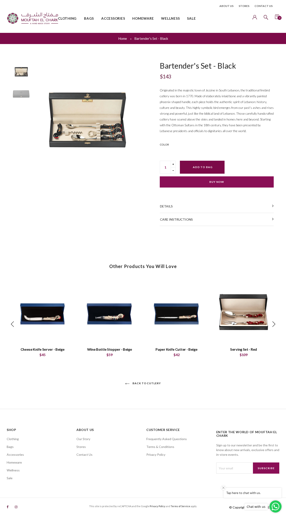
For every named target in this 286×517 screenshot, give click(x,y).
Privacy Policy (155, 454)
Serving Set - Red (243, 349)
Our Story (83, 439)
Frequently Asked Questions (166, 439)
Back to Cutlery (146, 383)
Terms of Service (180, 506)
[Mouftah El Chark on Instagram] (16, 507)
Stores (244, 6)
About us (226, 6)
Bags (10, 447)
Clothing (13, 439)
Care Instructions (176, 219)
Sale (10, 478)
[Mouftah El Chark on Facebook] (7, 507)
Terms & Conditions (160, 447)
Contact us (263, 6)
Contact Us (84, 454)
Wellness (13, 470)
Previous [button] (40, 114)
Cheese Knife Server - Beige (43, 349)
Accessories (15, 454)
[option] (87, 114)
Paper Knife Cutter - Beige (176, 349)
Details (166, 206)
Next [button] (134, 114)
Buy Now (216, 182)
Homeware (14, 462)
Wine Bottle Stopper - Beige (109, 349)
